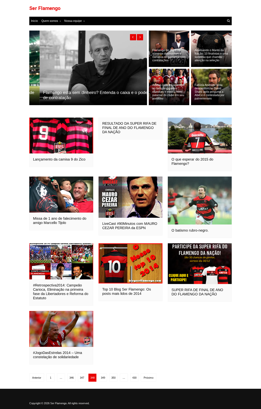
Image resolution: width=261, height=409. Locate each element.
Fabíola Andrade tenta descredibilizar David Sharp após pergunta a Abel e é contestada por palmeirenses (209, 91)
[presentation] (133, 37)
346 (71, 377)
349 (103, 377)
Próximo (148, 377)
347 (82, 377)
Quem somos (49, 20)
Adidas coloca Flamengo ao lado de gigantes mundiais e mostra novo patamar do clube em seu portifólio (168, 91)
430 (134, 377)
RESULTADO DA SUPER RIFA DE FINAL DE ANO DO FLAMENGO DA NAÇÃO (129, 127)
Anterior (36, 377)
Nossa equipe (73, 20)
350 (113, 377)
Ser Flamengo (45, 8)
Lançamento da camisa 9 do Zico (59, 159)
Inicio (34, 20)
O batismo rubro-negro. (190, 230)
